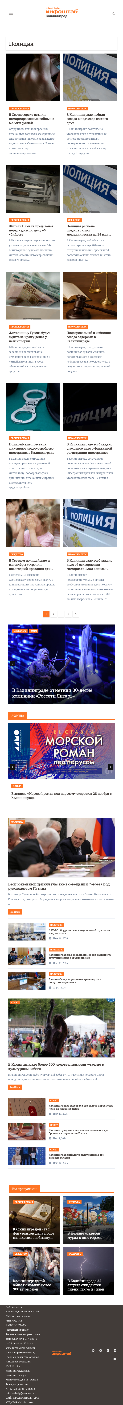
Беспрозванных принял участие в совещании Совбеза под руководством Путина (59, 886)
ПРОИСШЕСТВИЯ (20, 108)
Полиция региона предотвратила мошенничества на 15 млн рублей (87, 232)
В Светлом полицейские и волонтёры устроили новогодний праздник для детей (30, 566)
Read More (15, 911)
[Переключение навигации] (11, 14)
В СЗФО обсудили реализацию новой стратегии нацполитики (79, 932)
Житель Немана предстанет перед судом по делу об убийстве (31, 230)
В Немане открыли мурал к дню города (84, 1235)
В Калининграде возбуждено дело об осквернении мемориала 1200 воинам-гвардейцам (89, 566)
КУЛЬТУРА (74, 1202)
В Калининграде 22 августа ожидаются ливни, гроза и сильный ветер (88, 1287)
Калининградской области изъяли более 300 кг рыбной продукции (32, 1287)
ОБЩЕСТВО (74, 219)
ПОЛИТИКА (17, 822)
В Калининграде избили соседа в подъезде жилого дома (87, 118)
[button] (110, 663)
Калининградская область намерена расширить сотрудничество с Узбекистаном (80, 956)
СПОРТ (15, 1002)
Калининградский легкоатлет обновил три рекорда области (76, 1156)
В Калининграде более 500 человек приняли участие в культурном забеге (56, 1066)
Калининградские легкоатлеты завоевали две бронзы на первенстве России (78, 1132)
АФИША (17, 785)
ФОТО (33, 630)
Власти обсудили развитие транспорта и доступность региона (75, 981)
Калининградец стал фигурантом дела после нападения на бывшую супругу (33, 1235)
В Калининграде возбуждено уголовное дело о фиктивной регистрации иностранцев (89, 448)
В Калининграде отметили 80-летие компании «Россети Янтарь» (52, 693)
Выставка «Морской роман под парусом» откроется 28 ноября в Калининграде (61, 795)
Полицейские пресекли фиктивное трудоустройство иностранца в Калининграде (31, 448)
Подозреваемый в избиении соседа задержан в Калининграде (89, 336)
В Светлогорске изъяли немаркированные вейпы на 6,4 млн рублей (31, 118)
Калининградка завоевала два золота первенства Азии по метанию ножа (81, 1107)
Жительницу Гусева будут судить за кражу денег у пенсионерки (29, 336)
